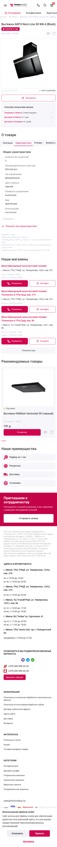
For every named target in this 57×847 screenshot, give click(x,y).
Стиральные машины (14, 775)
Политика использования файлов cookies (24, 704)
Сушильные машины (14, 780)
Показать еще (28, 350)
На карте (44, 283)
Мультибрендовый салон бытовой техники (24, 266)
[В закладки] (54, 34)
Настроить (28, 841)
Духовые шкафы (11, 771)
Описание (8, 143)
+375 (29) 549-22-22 (18, 671)
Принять (39, 833)
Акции (7, 744)
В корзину (22, 432)
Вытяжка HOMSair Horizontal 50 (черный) (28, 413)
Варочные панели (12, 784)
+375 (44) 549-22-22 (18, 666)
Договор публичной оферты (17, 709)
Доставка (8, 718)
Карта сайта (9, 714)
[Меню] (5, 5)
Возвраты (8, 723)
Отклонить (17, 833)
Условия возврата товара (16, 749)
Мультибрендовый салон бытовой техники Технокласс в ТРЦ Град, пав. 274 (24, 293)
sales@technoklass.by (15, 801)
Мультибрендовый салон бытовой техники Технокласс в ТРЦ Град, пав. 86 (24, 319)
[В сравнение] (48, 34)
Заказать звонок (14, 677)
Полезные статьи (12, 740)
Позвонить (16, 283)
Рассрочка (30, 98)
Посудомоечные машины (16, 789)
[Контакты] (38, 5)
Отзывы (38, 143)
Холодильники (33, 13)
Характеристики (23, 143)
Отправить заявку (28, 518)
